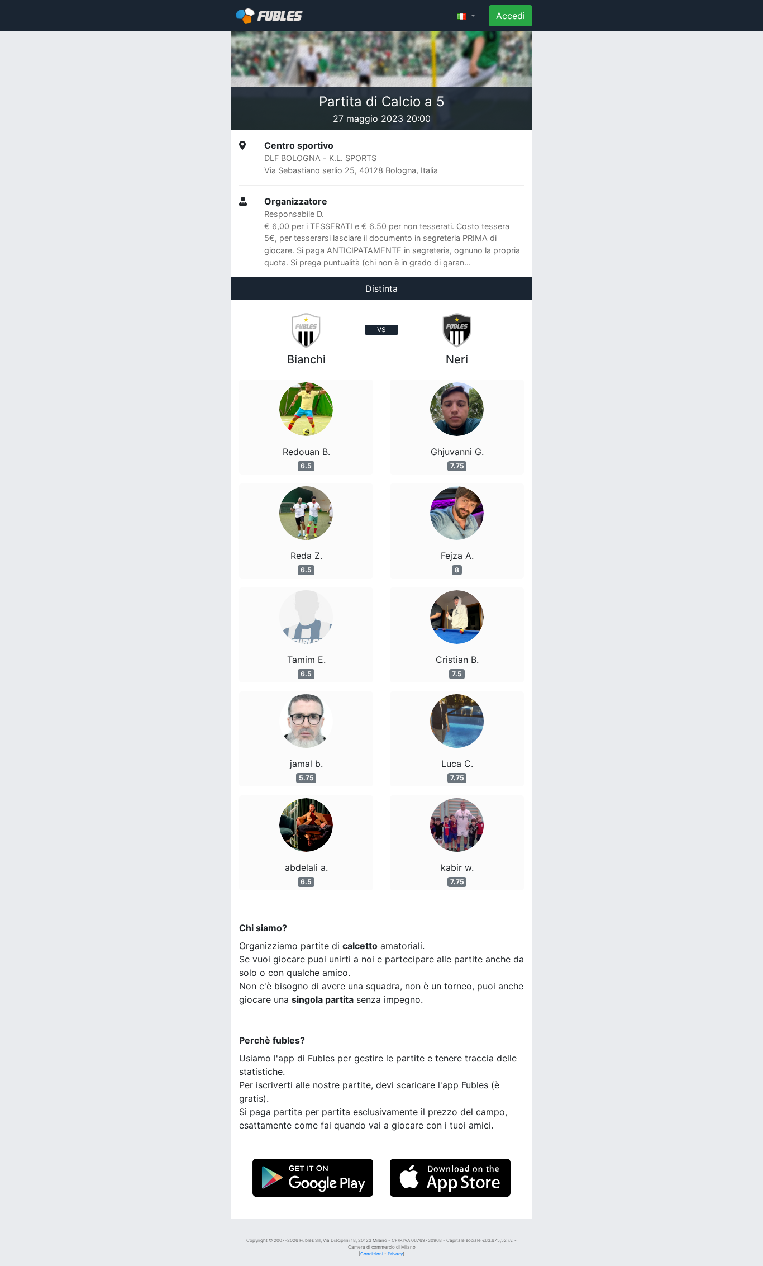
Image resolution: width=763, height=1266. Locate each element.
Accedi (510, 15)
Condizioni (371, 1253)
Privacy (395, 1253)
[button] (466, 15)
